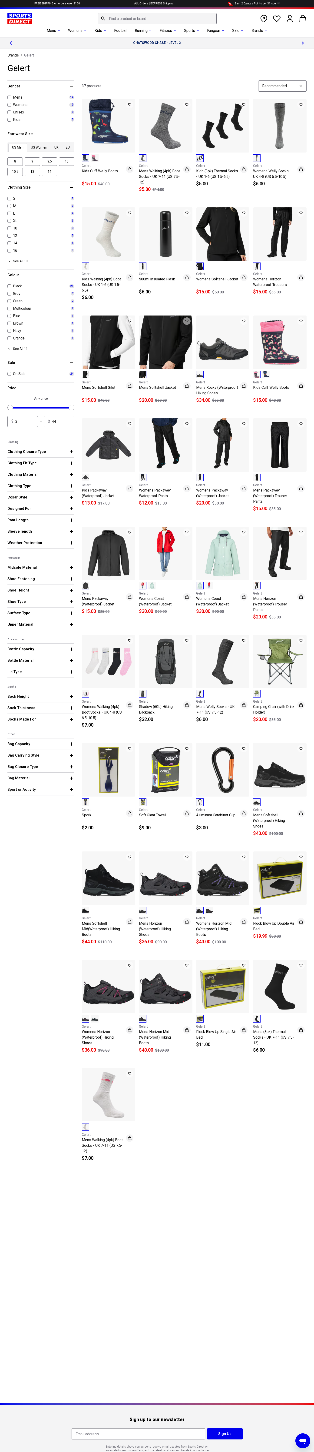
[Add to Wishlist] (129, 104)
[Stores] (263, 18)
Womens (75, 30)
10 (67, 161)
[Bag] (302, 18)
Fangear (213, 30)
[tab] (17, 147)
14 (49, 171)
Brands (257, 30)
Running (141, 30)
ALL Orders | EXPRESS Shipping (154, 3)
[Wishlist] (276, 18)
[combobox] (157, 18)
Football (120, 30)
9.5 (49, 161)
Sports (189, 30)
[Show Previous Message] (11, 43)
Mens (51, 30)
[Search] (103, 18)
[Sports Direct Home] (19, 18)
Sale (235, 30)
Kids (98, 30)
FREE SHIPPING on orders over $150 (57, 3)
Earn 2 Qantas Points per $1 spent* (257, 3)
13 (32, 171)
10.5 (15, 171)
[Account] (289, 18)
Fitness (166, 30)
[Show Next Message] (302, 43)
